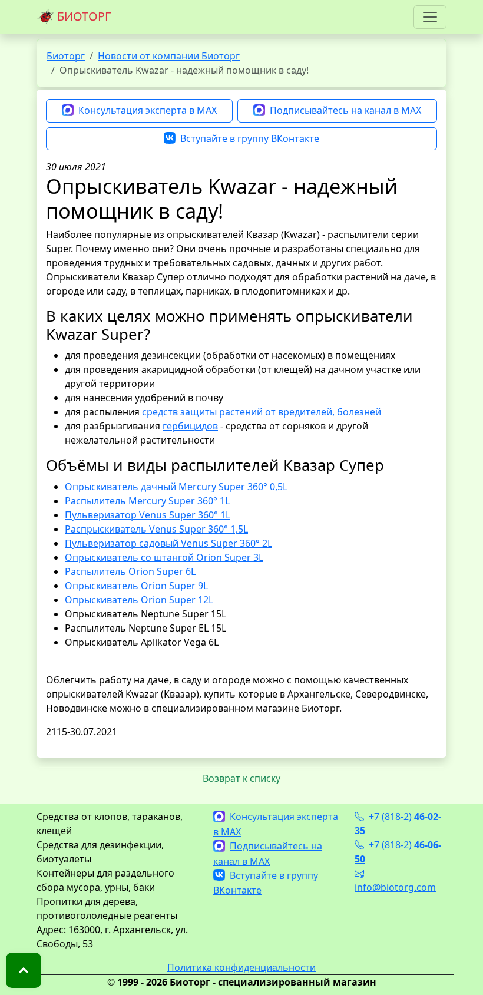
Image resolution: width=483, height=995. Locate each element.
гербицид (185, 425)
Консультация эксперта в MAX (147, 110)
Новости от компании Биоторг (169, 55)
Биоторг (66, 55)
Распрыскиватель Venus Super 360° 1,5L (156, 529)
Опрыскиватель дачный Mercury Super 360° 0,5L (176, 486)
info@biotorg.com (395, 887)
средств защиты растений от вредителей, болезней (261, 411)
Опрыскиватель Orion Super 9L (136, 585)
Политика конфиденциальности (241, 967)
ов (212, 425)
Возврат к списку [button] (241, 778)
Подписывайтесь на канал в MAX (345, 110)
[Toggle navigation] (429, 17)
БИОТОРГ (82, 16)
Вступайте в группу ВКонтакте (249, 138)
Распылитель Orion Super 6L (130, 571)
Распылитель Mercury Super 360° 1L (147, 500)
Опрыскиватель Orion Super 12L (139, 599)
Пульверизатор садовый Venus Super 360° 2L (168, 543)
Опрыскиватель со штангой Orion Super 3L (164, 557)
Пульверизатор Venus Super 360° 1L (147, 514)
